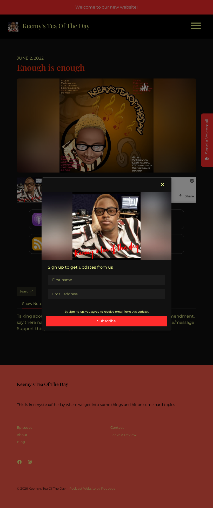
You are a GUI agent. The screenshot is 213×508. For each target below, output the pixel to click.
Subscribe (106, 321)
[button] (162, 185)
